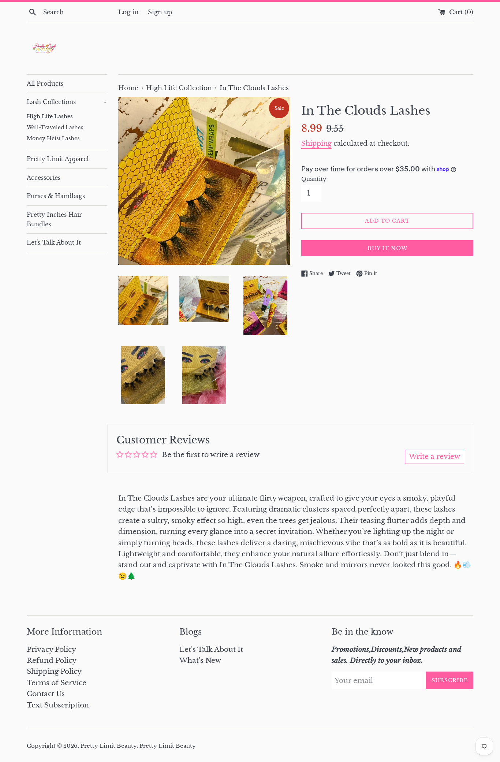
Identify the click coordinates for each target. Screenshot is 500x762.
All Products (45, 83)
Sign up (160, 12)
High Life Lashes (50, 117)
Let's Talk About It (54, 242)
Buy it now (387, 248)
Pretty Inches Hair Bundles (54, 219)
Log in (128, 12)
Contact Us (46, 693)
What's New (200, 660)
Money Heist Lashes (53, 138)
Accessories (43, 177)
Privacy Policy (51, 649)
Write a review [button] (434, 456)
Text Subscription (58, 705)
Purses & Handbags (56, 196)
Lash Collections (67, 101)
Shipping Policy (54, 671)
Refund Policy (52, 660)
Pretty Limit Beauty (109, 745)
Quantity (314, 178)
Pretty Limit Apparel (58, 159)
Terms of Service (56, 683)
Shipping (316, 144)
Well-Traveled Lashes (55, 127)
